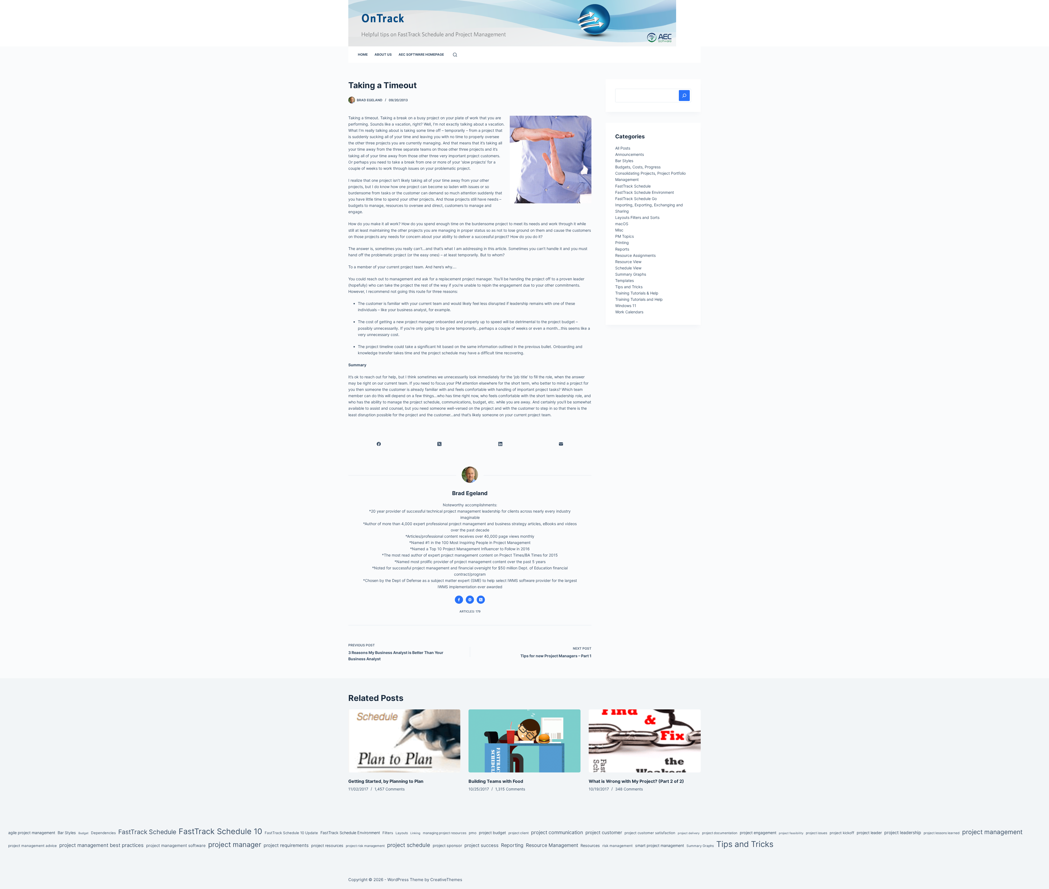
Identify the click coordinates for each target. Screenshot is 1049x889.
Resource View (628, 261)
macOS (621, 223)
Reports (622, 249)
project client (518, 833)
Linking (415, 833)
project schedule (408, 845)
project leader (869, 832)
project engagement (758, 832)
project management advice (32, 845)
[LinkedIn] (500, 444)
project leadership (902, 832)
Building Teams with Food (495, 781)
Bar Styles (624, 160)
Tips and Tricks (629, 286)
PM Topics (624, 236)
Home (363, 54)
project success (481, 845)
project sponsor (447, 845)
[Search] (455, 55)
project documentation (719, 833)
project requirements (286, 845)
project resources (327, 845)
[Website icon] (470, 600)
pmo (472, 833)
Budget (83, 833)
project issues (816, 833)
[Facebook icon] (459, 600)
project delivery (689, 833)
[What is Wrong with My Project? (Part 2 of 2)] (645, 740)
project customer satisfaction (649, 833)
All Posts (622, 148)
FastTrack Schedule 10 (220, 831)
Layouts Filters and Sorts (637, 217)
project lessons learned (942, 833)
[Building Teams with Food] (524, 740)
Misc (619, 230)
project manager (234, 844)
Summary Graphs (630, 274)
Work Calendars (629, 312)
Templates (624, 280)
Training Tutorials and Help (639, 299)
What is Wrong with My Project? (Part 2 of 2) (636, 781)
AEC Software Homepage (421, 54)
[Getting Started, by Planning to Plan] (404, 740)
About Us (383, 54)
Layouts (402, 833)
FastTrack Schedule (633, 186)
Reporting (512, 845)
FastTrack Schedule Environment (644, 192)
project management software (176, 845)
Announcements (629, 154)
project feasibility (791, 833)
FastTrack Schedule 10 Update (291, 833)
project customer (603, 832)
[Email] (561, 444)
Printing (622, 242)
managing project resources (444, 833)
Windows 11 (625, 305)
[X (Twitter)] (439, 444)
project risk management (365, 846)
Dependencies (103, 833)
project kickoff (842, 833)
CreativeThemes (446, 879)
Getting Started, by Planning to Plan (385, 781)
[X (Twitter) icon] (481, 600)
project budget (492, 832)
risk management (617, 845)
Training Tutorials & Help (636, 293)
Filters (387, 833)
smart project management (659, 845)
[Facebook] (378, 444)
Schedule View (628, 268)
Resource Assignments (635, 255)
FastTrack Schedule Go (636, 198)
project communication (557, 832)
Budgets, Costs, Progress (638, 167)
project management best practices (101, 845)
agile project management (31, 832)
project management (992, 832)
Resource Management (552, 845)
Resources (590, 845)
